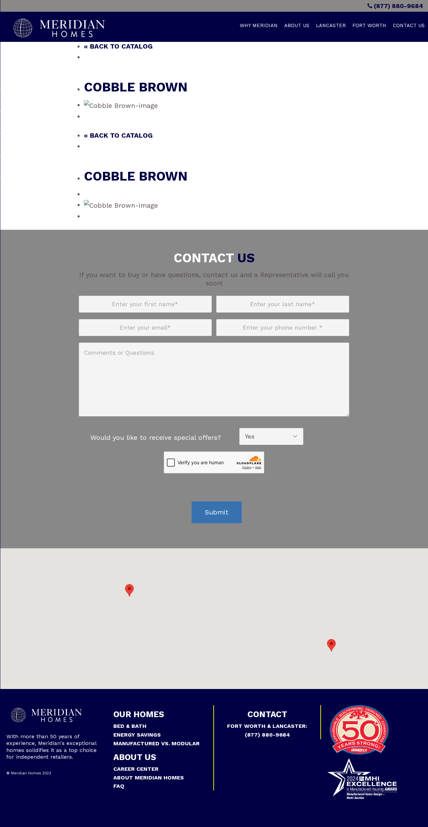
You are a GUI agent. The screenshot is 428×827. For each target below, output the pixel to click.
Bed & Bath (129, 726)
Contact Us (409, 25)
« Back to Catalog (118, 46)
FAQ (118, 786)
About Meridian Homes (148, 777)
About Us (296, 25)
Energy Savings (137, 735)
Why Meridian (259, 25)
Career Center (135, 769)
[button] (129, 590)
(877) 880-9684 (397, 5)
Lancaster (331, 25)
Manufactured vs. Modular (156, 743)
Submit (216, 512)
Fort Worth (369, 25)
